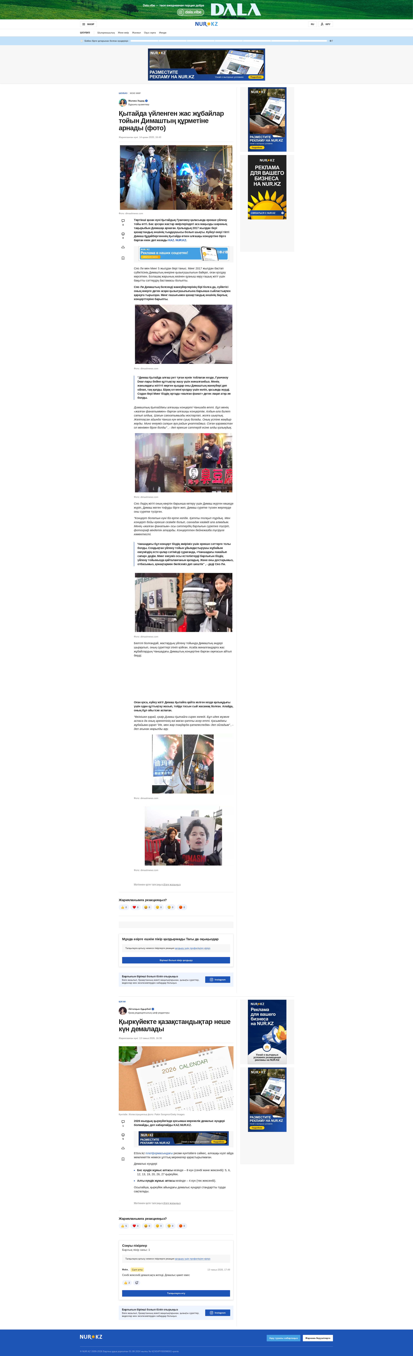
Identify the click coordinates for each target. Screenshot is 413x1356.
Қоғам (122, 1002)
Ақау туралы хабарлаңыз (283, 1338)
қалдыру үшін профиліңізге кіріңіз (192, 948)
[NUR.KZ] (206, 24)
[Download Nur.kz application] (206, 9)
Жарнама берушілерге (317, 1338)
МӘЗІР (90, 24)
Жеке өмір (123, 32)
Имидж (162, 32)
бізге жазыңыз (172, 884)
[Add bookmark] (123, 258)
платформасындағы (159, 1153)
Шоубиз (85, 32)
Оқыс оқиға (150, 32)
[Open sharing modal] (123, 247)
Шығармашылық (106, 32)
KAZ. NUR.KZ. (177, 240)
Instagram (220, 979)
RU (312, 24)
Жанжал (136, 32)
